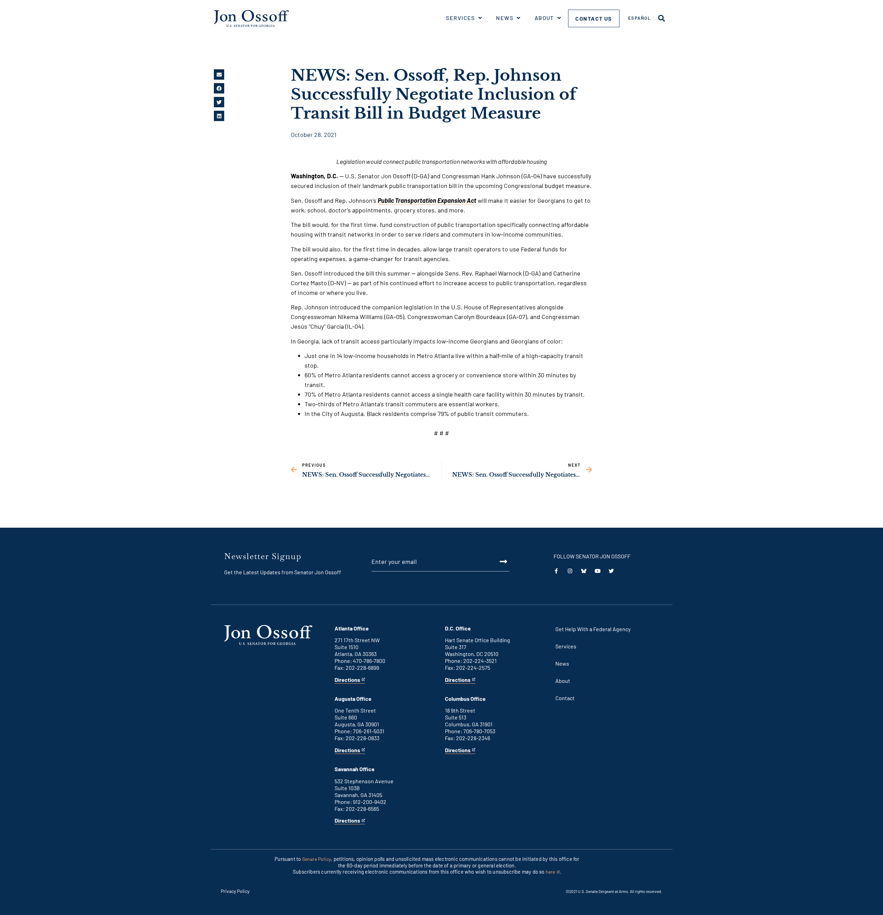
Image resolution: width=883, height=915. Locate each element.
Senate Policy (316, 859)
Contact (565, 698)
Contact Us (593, 18)
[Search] (661, 18)
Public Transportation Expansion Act (427, 200)
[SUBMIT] (495, 561)
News (504, 17)
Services (460, 17)
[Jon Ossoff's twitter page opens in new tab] (611, 571)
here (553, 872)
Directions (347, 680)
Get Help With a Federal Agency (593, 629)
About (544, 17)
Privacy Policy (235, 891)
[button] (219, 74)
